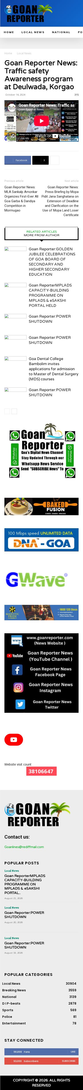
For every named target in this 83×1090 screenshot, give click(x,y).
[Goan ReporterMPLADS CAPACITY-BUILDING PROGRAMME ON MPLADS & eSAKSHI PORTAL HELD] (15, 290)
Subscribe (68, 1061)
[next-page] (14, 411)
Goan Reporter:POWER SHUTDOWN (24, 915)
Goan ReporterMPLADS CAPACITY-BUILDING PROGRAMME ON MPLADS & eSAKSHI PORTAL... (24, 884)
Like (73, 1051)
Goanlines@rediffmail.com (24, 847)
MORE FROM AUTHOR (41, 235)
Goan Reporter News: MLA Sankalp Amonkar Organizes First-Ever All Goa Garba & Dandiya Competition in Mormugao (21, 198)
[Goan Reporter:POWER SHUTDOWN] (15, 321)
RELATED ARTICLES (41, 231)
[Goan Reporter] (28, 13)
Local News (24, 53)
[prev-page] (7, 411)
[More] (54, 160)
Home (8, 53)
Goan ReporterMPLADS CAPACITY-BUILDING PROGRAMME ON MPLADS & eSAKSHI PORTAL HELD (50, 295)
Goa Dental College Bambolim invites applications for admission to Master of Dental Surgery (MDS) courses (53, 368)
